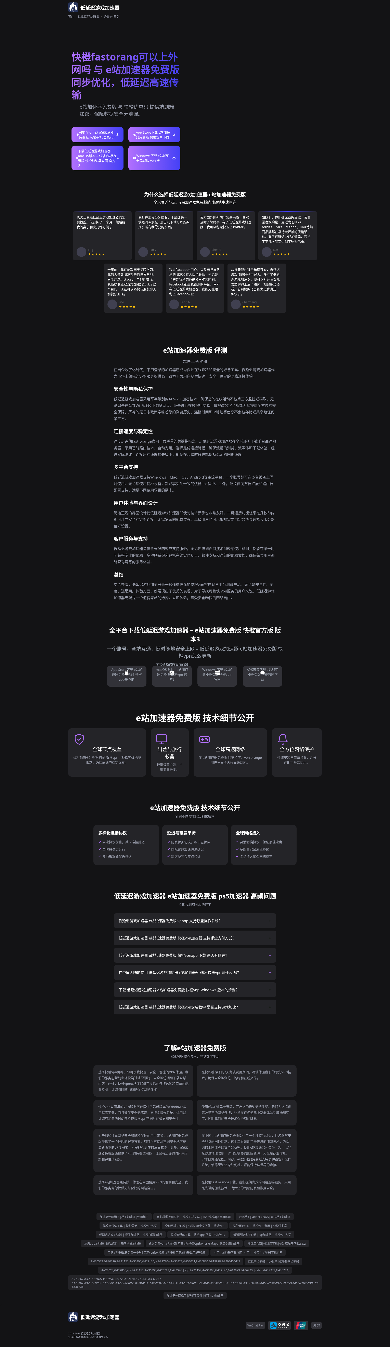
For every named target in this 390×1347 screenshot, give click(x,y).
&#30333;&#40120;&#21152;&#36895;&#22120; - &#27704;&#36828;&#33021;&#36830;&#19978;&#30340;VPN (165, 1261)
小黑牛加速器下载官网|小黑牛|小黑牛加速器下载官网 (248, 1252)
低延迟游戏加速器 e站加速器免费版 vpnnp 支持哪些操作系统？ (170, 920)
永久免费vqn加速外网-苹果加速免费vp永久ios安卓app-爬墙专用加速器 (194, 1243)
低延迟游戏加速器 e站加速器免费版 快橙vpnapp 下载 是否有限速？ (174, 955)
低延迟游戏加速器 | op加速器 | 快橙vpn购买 (262, 1235)
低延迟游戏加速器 (88, 16)
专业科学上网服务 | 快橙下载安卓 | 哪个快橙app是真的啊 (194, 1217)
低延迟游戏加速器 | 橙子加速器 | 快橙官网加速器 (130, 1235)
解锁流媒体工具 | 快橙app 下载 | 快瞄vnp (198, 1235)
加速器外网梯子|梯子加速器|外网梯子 (124, 1217)
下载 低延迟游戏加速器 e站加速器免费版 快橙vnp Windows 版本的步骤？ (179, 989)
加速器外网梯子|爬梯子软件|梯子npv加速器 (195, 1295)
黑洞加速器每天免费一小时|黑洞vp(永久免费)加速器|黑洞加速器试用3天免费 (157, 1252)
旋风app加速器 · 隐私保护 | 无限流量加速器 (112, 1243)
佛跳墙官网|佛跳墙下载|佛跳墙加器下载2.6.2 (277, 1243)
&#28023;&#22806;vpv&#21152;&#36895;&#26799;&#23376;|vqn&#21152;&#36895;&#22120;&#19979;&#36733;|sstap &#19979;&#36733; (195, 1270)
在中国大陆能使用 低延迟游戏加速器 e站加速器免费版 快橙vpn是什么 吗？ (180, 972)
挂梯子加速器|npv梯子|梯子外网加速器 (273, 1261)
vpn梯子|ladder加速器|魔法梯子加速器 (264, 1217)
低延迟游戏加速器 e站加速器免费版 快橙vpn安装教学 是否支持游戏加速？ (179, 1007)
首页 (71, 16)
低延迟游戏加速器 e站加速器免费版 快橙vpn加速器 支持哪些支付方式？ (177, 938)
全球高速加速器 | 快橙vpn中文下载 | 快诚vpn (194, 1226)
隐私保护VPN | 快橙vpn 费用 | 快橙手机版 (260, 1226)
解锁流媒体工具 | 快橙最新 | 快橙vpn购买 (130, 1226)
